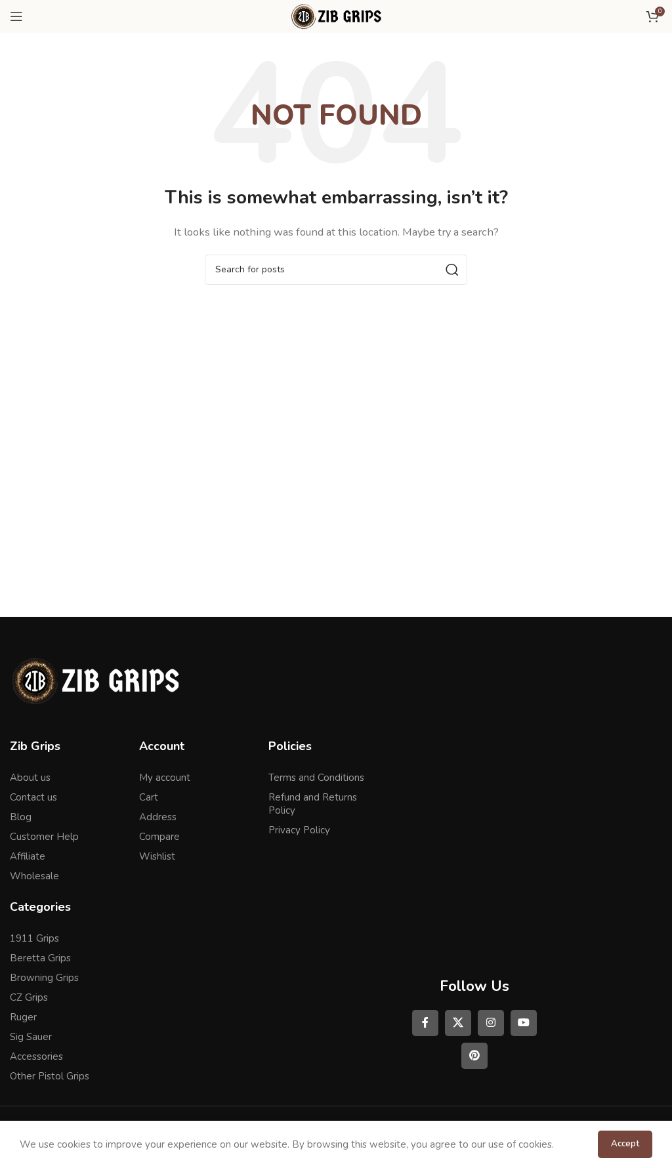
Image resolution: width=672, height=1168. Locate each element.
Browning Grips (44, 977)
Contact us (33, 797)
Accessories (36, 1056)
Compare (159, 836)
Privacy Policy (299, 830)
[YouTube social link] (524, 1023)
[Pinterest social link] (474, 1056)
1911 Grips (34, 938)
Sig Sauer (31, 1036)
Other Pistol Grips (49, 1076)
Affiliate (27, 856)
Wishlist (157, 856)
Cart (148, 797)
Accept (625, 1144)
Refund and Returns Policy (312, 804)
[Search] (452, 270)
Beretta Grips (40, 958)
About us (30, 777)
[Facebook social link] (425, 1023)
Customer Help (44, 836)
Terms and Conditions (316, 777)
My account (164, 777)
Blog (21, 817)
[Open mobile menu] (16, 16)
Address (158, 817)
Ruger (23, 1017)
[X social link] (458, 1023)
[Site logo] (335, 15)
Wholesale (34, 876)
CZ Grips (29, 997)
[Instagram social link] (491, 1023)
